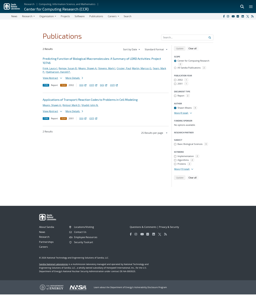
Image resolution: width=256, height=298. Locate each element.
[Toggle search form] (242, 6)
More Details (72, 78)
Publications (96, 16)
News (14, 16)
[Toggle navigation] (5, 16)
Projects (65, 16)
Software (80, 16)
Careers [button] (112, 16)
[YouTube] (233, 16)
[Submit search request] (209, 37)
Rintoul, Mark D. (71, 105)
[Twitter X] (248, 16)
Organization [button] (46, 16)
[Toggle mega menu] (251, 6)
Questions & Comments (143, 227)
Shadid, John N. (89, 105)
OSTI (91, 85)
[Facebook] (223, 16)
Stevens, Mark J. (107, 68)
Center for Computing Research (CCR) (56, 9)
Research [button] (27, 16)
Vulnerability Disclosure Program (150, 287)
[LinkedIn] (243, 16)
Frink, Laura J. (50, 68)
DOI (81, 85)
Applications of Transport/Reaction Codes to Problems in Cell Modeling (90, 99)
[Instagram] (228, 16)
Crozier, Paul (124, 68)
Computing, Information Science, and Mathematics (67, 4)
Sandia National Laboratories (53, 264)
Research (29, 4)
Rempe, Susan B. (68, 68)
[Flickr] (238, 16)
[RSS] (253, 16)
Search (127, 16)
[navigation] (131, 49)
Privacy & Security (169, 227)
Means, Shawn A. (87, 68)
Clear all (193, 48)
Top (247, 294)
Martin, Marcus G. (142, 68)
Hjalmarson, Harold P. (58, 72)
